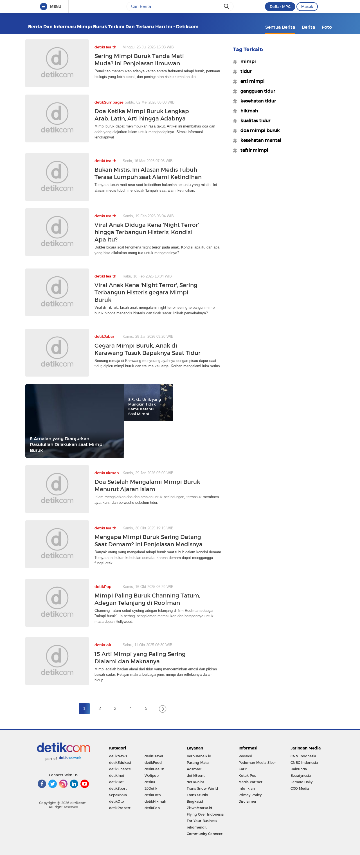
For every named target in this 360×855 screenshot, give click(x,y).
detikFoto (153, 795)
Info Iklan (246, 788)
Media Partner (250, 782)
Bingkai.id (195, 801)
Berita (308, 27)
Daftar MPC (280, 6)
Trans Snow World (202, 788)
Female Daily (301, 782)
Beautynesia (301, 775)
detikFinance (120, 769)
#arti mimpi (251, 81)
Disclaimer (247, 801)
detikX (150, 782)
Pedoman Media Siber (257, 762)
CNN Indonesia (303, 756)
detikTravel (154, 756)
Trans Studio (197, 795)
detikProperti (120, 808)
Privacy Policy (250, 795)
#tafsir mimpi (252, 150)
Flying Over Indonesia (205, 814)
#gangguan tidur (256, 91)
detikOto (116, 801)
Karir (242, 769)
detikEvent (196, 775)
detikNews (118, 756)
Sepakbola (118, 795)
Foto (327, 27)
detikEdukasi (120, 762)
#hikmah (247, 110)
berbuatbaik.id (199, 756)
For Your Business (202, 821)
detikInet (116, 775)
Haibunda (299, 769)
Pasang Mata (198, 762)
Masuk (307, 6)
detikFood (153, 762)
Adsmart (194, 769)
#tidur (244, 71)
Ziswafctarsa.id (199, 808)
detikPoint (195, 782)
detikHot (116, 782)
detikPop (152, 808)
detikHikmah (155, 801)
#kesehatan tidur (256, 101)
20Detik (151, 788)
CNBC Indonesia (304, 762)
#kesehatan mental (259, 140)
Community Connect (204, 834)
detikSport (118, 788)
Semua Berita (280, 27)
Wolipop (152, 775)
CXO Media (300, 788)
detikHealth (154, 769)
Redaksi (245, 756)
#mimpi (246, 61)
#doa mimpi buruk (258, 130)
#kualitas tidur (253, 120)
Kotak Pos (247, 775)
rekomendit (197, 827)
